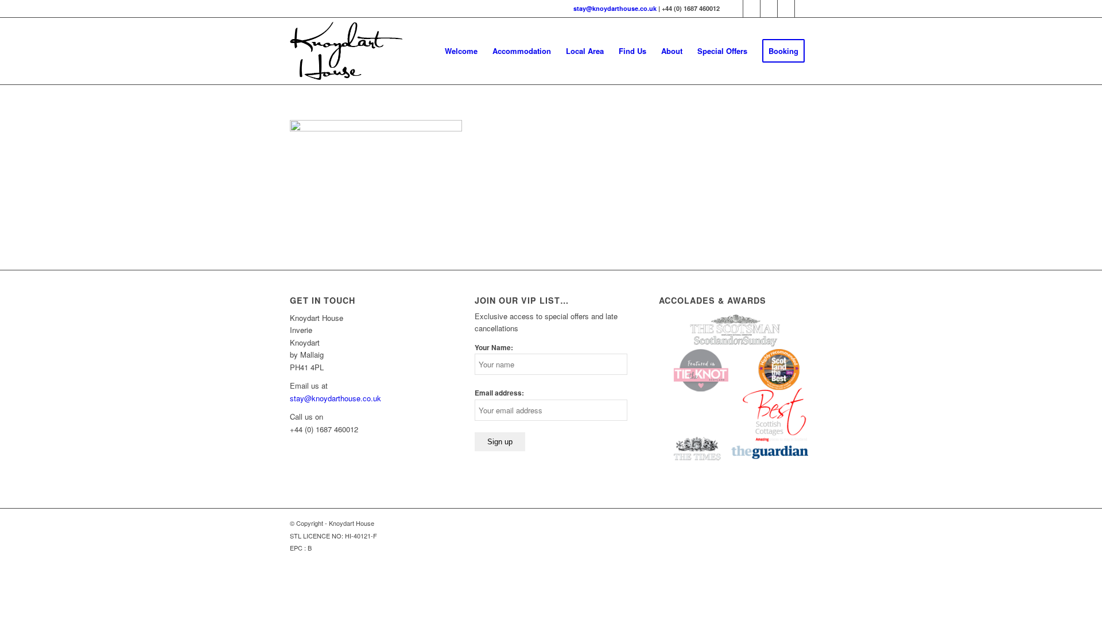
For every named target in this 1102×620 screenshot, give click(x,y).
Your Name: (494, 347)
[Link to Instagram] (803, 8)
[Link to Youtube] (786, 8)
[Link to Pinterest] (768, 8)
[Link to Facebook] (751, 8)
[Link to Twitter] (734, 8)
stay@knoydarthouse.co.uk (615, 8)
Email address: (499, 393)
